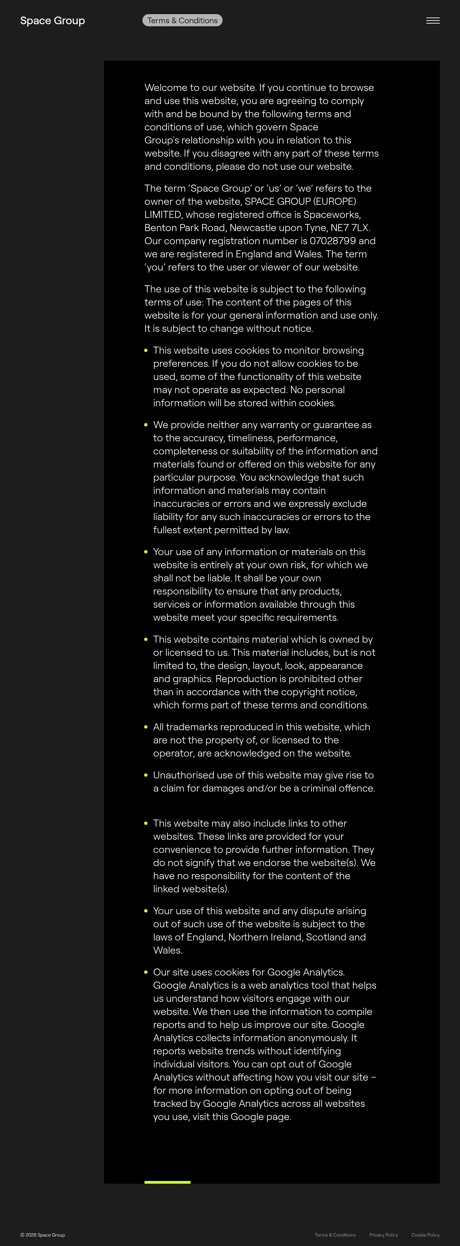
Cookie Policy (426, 1235)
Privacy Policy (383, 1235)
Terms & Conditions (335, 1235)
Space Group (52, 20)
